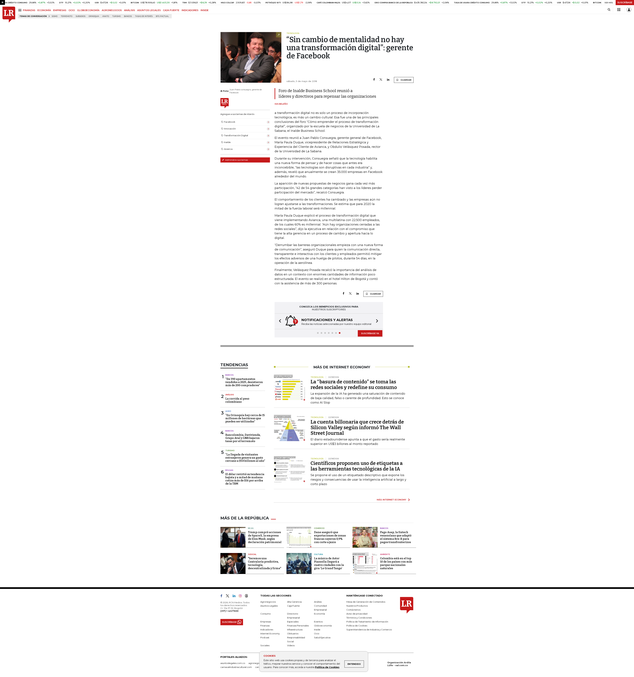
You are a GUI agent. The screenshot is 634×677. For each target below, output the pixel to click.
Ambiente (385, 554)
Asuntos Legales (269, 605)
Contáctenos (353, 609)
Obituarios (292, 633)
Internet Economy (270, 633)
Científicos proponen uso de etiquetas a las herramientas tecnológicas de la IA (357, 466)
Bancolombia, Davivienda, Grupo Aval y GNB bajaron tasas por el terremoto (243, 438)
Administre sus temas (236, 160)
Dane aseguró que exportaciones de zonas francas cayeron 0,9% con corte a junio (330, 537)
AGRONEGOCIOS (112, 10)
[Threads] (248, 596)
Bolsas (229, 470)
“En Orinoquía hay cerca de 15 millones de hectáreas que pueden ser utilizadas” (245, 418)
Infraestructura (294, 629)
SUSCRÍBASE (624, 2)
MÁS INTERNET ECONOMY (391, 499)
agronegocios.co (257, 663)
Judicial (252, 554)
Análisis (229, 394)
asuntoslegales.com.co (232, 663)
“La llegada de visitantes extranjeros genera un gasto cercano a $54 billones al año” (245, 457)
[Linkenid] (235, 596)
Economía (319, 613)
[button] (279, 321)
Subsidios (80, 16)
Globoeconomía (323, 625)
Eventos (318, 621)
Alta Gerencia (294, 601)
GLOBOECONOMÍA (88, 10)
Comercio (319, 528)
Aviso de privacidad (356, 613)
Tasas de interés (144, 16)
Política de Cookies (327, 667)
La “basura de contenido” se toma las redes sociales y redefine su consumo (354, 384)
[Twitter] (380, 79)
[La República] (8, 15)
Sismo (54, 16)
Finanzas (265, 625)
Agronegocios (268, 601)
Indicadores (266, 629)
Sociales (264, 645)
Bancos (128, 16)
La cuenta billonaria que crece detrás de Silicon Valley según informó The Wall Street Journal (357, 427)
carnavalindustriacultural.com (236, 667)
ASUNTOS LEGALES (149, 10)
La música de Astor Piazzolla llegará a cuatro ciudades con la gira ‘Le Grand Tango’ (329, 563)
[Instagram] (241, 596)
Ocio (316, 633)
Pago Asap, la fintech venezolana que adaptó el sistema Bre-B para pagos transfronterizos (395, 537)
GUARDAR (405, 80)
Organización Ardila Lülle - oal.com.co (399, 664)
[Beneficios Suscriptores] (618, 10)
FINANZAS (29, 10)
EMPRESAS (59, 10)
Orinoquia (94, 16)
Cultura (318, 554)
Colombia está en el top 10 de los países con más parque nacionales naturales (396, 563)
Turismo (116, 16)
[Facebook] (374, 79)
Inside (317, 629)
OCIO (72, 10)
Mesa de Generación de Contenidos (365, 601)
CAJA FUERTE (171, 10)
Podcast (264, 637)
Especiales (293, 621)
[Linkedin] (388, 79)
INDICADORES (190, 10)
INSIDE (205, 10)
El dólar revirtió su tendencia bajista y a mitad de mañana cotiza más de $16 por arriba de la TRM (244, 479)
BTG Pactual (162, 16)
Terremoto (66, 16)
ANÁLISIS (129, 10)
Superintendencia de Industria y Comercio (369, 629)
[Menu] (20, 10)
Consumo (265, 613)
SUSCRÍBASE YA (370, 333)
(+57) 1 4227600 (229, 611)
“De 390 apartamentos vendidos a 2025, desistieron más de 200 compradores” (244, 382)
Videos (291, 645)
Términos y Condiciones (359, 617)
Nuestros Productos (357, 605)
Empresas (265, 621)
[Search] (609, 9)
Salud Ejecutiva (322, 637)
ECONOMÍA (44, 10)
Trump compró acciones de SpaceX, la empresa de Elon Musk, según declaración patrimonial (265, 537)
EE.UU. (251, 528)
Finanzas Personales (298, 625)
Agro (228, 411)
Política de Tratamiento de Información (367, 621)
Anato (105, 16)
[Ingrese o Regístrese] (628, 9)
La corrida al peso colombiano (237, 400)
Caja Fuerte (293, 605)
